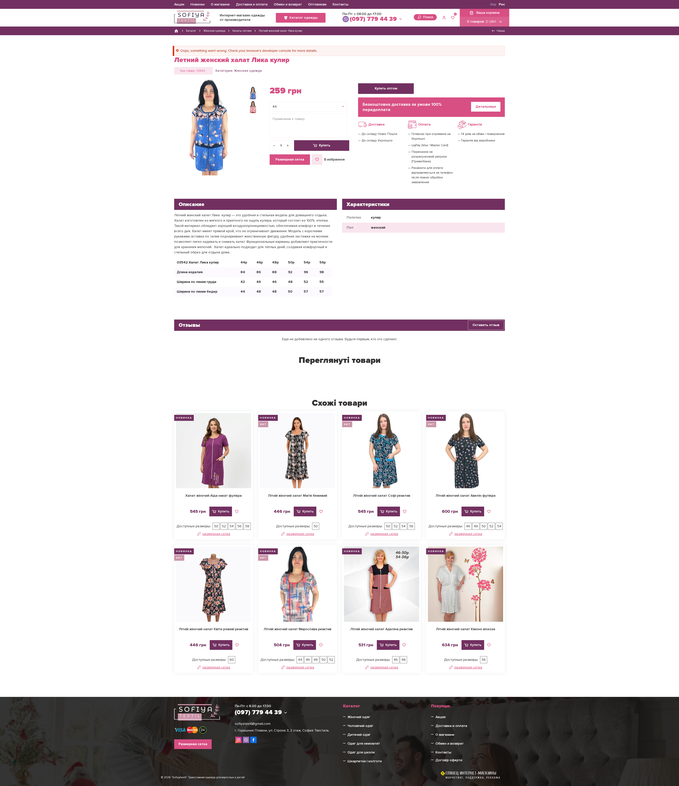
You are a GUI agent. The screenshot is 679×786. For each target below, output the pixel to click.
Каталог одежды (303, 18)
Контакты (341, 4)
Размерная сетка (289, 159)
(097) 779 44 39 (373, 19)
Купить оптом (386, 88)
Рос (502, 4)
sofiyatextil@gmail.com (253, 724)
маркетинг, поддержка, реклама (473, 777)
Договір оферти (449, 760)
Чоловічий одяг (360, 726)
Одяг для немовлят (363, 743)
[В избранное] (237, 511)
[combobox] (308, 106)
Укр (493, 4)
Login (444, 18)
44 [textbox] (274, 107)
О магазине (220, 4)
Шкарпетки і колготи (364, 761)
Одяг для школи (361, 752)
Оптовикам (317, 4)
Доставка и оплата (252, 4)
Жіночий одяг (358, 717)
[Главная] (176, 31)
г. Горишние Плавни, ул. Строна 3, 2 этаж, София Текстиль (282, 730)
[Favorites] (453, 18)
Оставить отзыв (485, 325)
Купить (324, 145)
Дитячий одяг (359, 735)
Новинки (197, 4)
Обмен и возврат (288, 4)
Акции (179, 4)
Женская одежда (248, 71)
